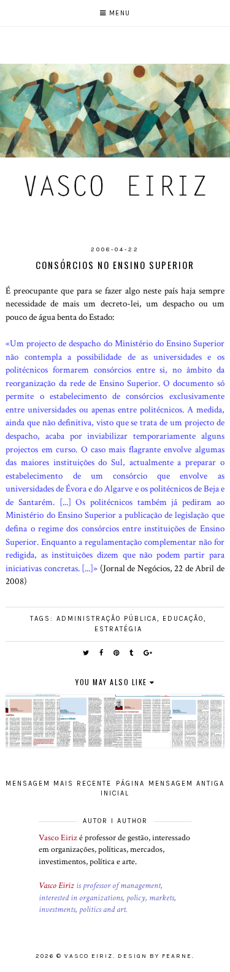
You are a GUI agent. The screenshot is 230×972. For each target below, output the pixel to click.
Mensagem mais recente (59, 784)
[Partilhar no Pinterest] (116, 653)
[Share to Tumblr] (131, 653)
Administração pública (106, 619)
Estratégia (118, 629)
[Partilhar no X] (86, 653)
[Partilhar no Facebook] (101, 653)
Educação (183, 619)
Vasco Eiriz (58, 837)
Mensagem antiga (186, 784)
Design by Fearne (155, 956)
